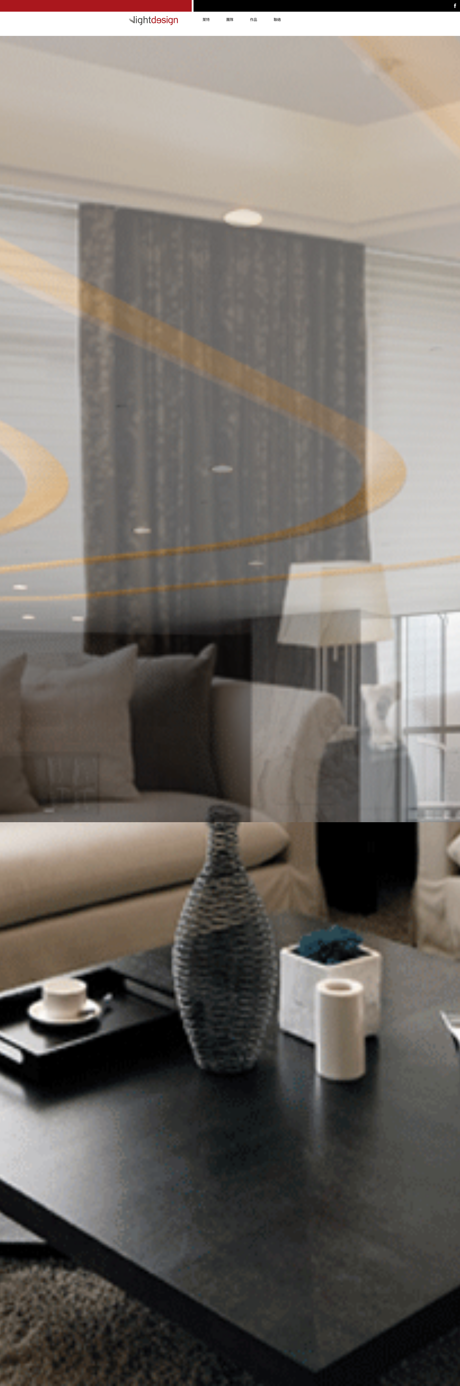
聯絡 (277, 20)
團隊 (229, 20)
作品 (253, 20)
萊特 (206, 20)
